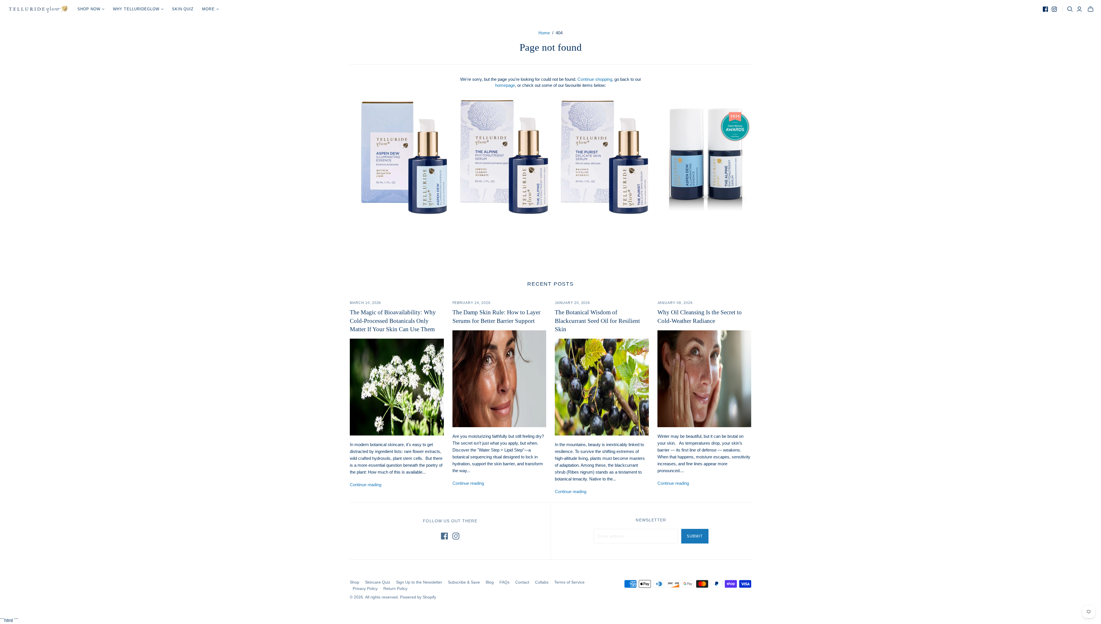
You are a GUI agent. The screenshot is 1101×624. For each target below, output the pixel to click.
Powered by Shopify (418, 597)
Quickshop (380, 225)
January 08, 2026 (675, 303)
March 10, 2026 (365, 303)
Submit (695, 536)
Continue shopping (594, 79)
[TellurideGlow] (38, 9)
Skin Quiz (183, 9)
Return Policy (395, 588)
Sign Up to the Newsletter (419, 582)
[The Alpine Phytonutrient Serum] (504, 157)
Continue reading (365, 484)
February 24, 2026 (471, 303)
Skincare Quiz (377, 582)
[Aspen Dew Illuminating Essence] (404, 157)
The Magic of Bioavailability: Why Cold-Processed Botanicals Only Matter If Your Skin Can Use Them (393, 321)
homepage (505, 85)
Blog (490, 582)
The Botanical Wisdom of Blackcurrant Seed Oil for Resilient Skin (597, 321)
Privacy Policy (365, 588)
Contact (522, 582)
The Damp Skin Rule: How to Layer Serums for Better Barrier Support (496, 316)
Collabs (541, 582)
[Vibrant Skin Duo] (705, 157)
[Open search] (1070, 9)
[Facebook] (1045, 9)
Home (544, 32)
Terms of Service (569, 582)
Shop (354, 582)
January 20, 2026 (572, 303)
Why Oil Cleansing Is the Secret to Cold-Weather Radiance (699, 316)
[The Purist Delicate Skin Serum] (605, 157)
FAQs (504, 582)
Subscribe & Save (464, 582)
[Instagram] (1054, 9)
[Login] (1079, 9)
